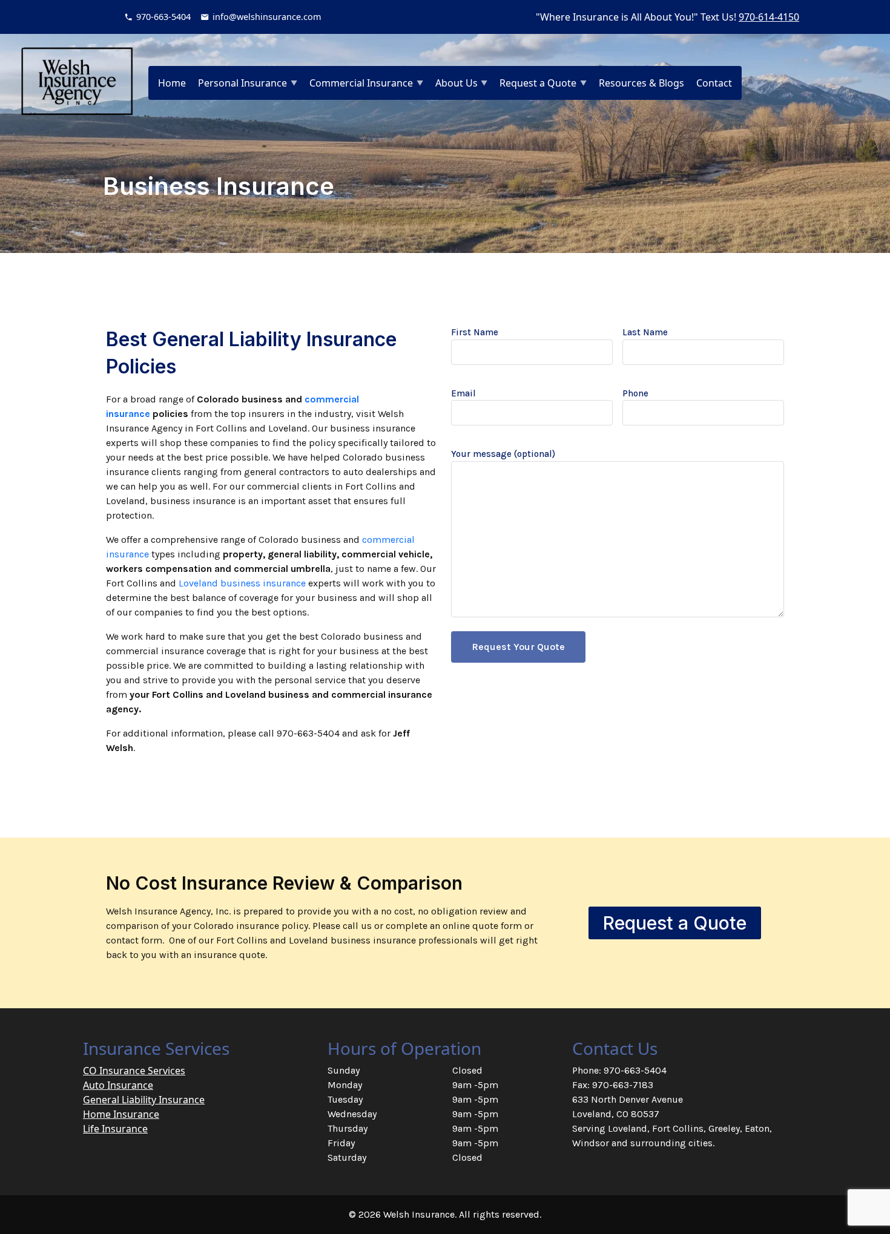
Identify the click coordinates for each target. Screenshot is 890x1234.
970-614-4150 (769, 17)
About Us (456, 83)
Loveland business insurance (242, 583)
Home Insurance (121, 1114)
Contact (714, 83)
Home (172, 83)
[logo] (76, 81)
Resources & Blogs (641, 83)
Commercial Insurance (361, 83)
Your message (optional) (503, 453)
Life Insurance (115, 1128)
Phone (635, 393)
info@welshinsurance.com (267, 16)
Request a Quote (537, 83)
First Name (474, 332)
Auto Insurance (118, 1085)
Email (463, 393)
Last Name (645, 332)
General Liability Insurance (144, 1099)
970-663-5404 (163, 16)
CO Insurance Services (134, 1070)
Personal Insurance (242, 83)
